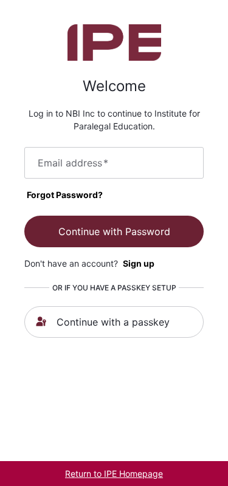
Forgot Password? (65, 195)
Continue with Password (114, 231)
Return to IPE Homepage (114, 473)
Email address (73, 162)
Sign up (138, 263)
